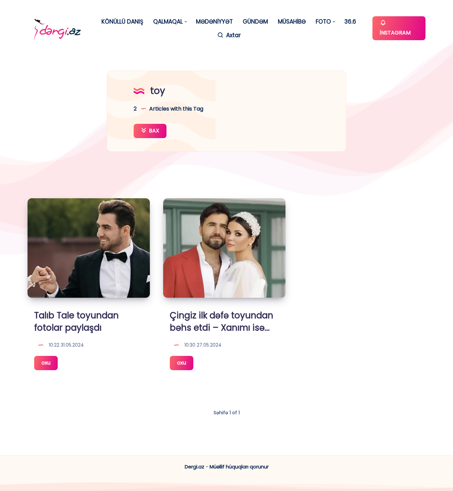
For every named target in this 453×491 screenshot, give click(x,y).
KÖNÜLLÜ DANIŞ (122, 21)
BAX (153, 130)
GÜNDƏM (255, 21)
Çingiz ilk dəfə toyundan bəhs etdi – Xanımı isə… (221, 321)
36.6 (350, 21)
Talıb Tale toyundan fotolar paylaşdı (76, 321)
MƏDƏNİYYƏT (214, 21)
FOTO (323, 21)
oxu (49, 364)
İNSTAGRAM (395, 33)
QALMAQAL (168, 21)
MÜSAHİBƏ (292, 21)
